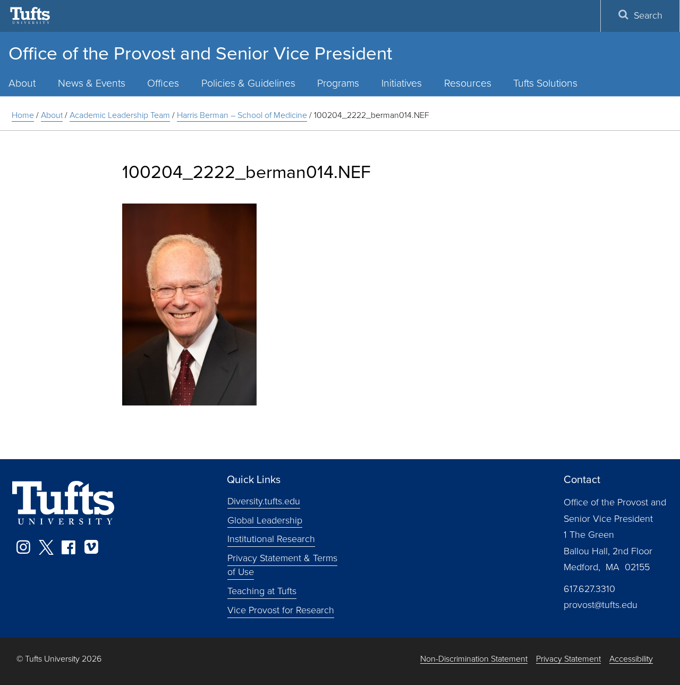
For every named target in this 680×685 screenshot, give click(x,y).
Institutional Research (271, 539)
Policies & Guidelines (248, 83)
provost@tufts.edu (601, 605)
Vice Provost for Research (280, 610)
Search (648, 15)
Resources (467, 83)
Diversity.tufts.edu (263, 501)
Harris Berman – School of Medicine (242, 115)
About (52, 115)
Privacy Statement (568, 659)
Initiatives (401, 83)
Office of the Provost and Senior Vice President (200, 53)
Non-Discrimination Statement (474, 659)
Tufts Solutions (545, 83)
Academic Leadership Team (120, 115)
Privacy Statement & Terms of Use (282, 565)
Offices (163, 83)
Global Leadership (264, 520)
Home (23, 115)
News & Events (91, 83)
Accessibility (631, 659)
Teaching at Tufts (261, 591)
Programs (338, 83)
